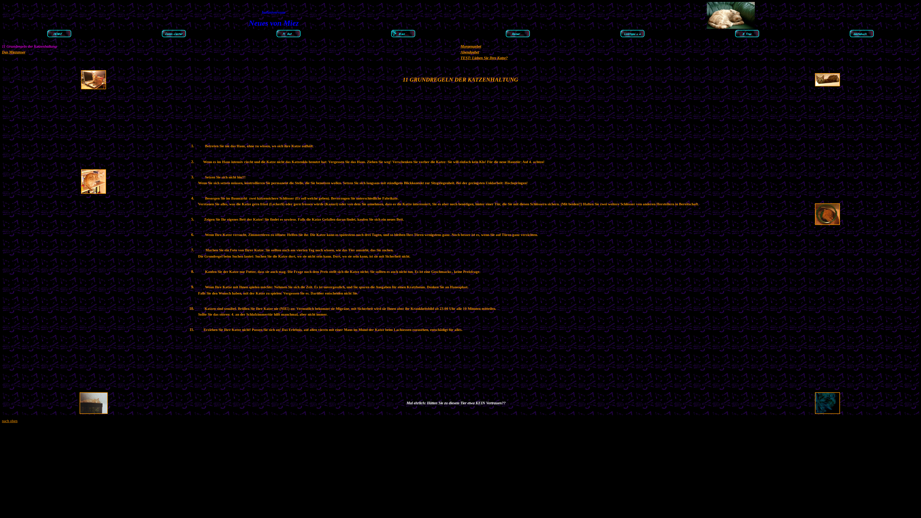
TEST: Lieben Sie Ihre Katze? (484, 58)
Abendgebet (469, 52)
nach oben (10, 421)
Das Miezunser (13, 52)
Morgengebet (470, 46)
